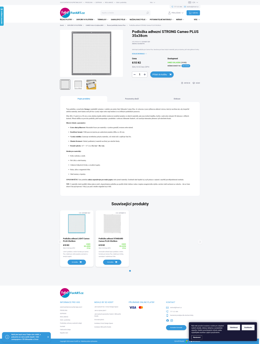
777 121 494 (174, 311)
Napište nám (64, 333)
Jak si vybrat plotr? (100, 310)
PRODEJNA (89, 2)
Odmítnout (234, 327)
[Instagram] (171, 320)
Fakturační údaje (65, 329)
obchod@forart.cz (176, 307)
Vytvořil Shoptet (179, 341)
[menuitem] (67, 20)
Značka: (138, 43)
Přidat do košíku (159, 74)
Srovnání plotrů (99, 319)
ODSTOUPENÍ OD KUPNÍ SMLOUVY (71, 2)
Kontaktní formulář (176, 327)
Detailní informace (138, 53)
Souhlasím (248, 327)
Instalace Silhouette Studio (102, 327)
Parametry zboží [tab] (132, 99)
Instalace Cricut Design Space (103, 323)
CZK (193, 2)
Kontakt (62, 326)
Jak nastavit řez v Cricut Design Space (106, 307)
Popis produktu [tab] (84, 99)
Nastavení (196, 337)
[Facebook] (167, 320)
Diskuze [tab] (177, 99)
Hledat (148, 13)
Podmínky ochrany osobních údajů (71, 323)
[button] (130, 271)
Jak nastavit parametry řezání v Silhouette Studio (107, 315)
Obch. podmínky (121, 2)
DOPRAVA (99, 2)
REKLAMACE (109, 2)
